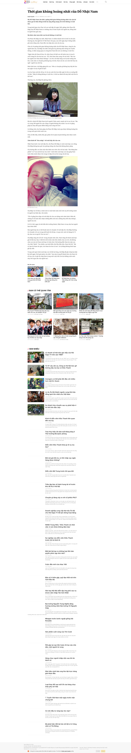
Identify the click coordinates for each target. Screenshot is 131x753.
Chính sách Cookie (66, 751)
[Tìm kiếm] (106, 2)
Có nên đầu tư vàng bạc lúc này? (57, 711)
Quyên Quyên (31, 16)
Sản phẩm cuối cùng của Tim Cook (58, 632)
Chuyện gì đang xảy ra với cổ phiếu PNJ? (61, 497)
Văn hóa (65, 2)
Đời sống (79, 2)
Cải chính (91, 2)
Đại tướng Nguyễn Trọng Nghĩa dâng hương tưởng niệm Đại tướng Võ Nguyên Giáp (61, 606)
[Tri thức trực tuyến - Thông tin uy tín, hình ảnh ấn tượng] (30, 2)
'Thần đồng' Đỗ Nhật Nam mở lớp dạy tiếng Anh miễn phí (52, 280)
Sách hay (51, 2)
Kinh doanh (59, 2)
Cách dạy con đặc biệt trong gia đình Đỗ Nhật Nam (34, 280)
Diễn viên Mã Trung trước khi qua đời (59, 471)
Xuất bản (45, 2)
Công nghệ (72, 2)
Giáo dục (31, 8)
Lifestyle (85, 2)
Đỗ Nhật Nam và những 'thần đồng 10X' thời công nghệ (69, 280)
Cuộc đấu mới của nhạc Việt (56, 564)
